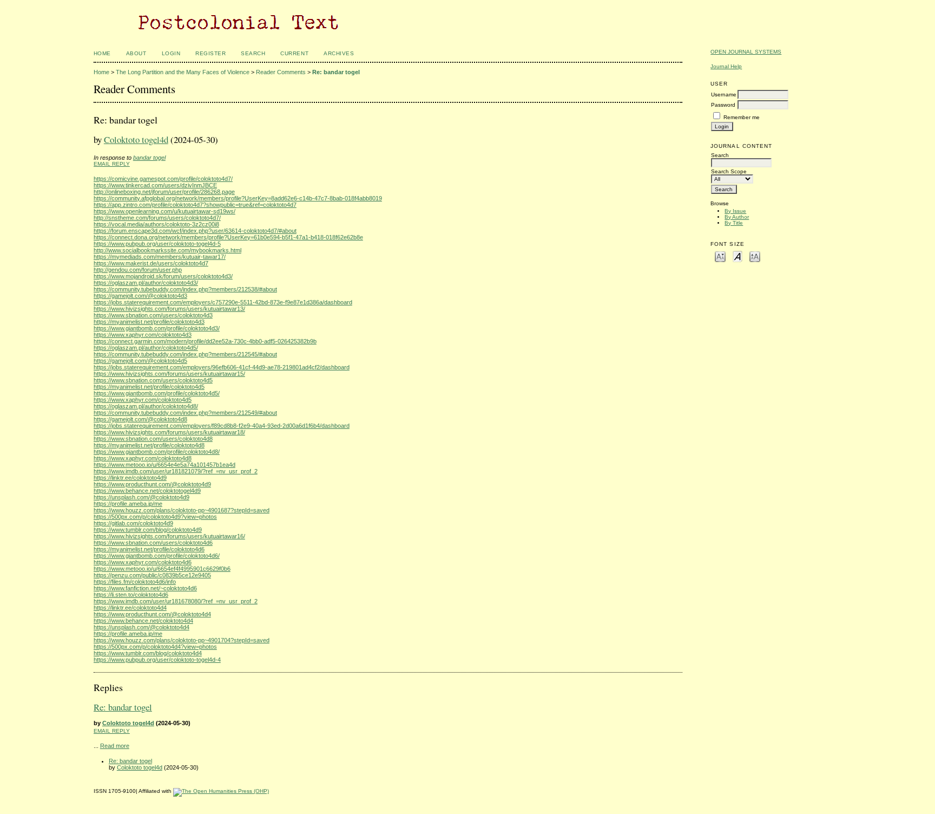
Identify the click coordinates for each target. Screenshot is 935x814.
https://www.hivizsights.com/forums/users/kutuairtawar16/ (169, 536)
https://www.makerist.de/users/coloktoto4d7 (151, 263)
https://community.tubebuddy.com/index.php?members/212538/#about (185, 289)
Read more (114, 746)
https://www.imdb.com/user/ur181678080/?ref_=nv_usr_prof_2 (176, 601)
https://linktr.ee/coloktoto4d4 (130, 607)
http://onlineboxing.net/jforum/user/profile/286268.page (164, 191)
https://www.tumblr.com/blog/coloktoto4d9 (148, 529)
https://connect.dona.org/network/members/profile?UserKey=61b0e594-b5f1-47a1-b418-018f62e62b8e (228, 237)
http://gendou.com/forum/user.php (138, 269)
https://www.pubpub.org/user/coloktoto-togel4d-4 (157, 659)
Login (171, 53)
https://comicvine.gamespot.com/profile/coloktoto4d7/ (163, 178)
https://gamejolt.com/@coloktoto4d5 (140, 360)
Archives (339, 53)
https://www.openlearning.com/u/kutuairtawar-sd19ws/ (164, 211)
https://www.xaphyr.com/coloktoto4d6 (143, 562)
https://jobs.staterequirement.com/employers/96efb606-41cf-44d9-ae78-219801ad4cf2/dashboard (222, 367)
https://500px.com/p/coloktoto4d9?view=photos (155, 516)
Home (102, 53)
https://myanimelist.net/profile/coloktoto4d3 (149, 321)
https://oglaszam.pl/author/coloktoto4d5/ (146, 347)
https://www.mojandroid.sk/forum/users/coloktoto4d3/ (163, 276)
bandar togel (149, 157)
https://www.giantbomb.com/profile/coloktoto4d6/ (157, 555)
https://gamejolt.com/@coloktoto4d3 (140, 295)
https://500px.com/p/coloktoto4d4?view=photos (155, 646)
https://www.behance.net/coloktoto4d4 (143, 620)
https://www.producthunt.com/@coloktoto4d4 (152, 614)
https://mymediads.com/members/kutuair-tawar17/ (160, 256)
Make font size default (737, 256)
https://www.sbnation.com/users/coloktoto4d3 (153, 315)
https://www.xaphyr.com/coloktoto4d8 (143, 458)
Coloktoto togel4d (136, 139)
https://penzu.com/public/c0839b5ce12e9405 (152, 575)
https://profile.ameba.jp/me (128, 503)
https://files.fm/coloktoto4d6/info (135, 581)
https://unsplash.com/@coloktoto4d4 (141, 627)
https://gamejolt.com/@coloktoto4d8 (140, 419)
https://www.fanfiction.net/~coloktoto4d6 (145, 588)
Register (210, 53)
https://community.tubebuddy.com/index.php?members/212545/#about (185, 354)
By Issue (735, 211)
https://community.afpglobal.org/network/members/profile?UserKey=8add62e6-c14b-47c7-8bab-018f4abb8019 (238, 198)
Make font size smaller (720, 256)
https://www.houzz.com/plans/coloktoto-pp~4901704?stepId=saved (181, 640)
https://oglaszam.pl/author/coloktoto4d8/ (146, 406)
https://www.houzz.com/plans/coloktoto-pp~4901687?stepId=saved (181, 510)
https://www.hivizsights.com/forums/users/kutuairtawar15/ (169, 373)
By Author (737, 217)
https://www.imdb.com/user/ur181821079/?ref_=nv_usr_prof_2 (176, 471)
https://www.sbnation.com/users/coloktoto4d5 (153, 380)
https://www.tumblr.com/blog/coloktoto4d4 (148, 653)
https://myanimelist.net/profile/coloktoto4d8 (149, 445)
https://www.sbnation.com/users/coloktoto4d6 (153, 542)
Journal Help (726, 66)
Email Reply (112, 164)
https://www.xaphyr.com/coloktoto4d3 (143, 334)
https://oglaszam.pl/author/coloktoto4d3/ (146, 282)
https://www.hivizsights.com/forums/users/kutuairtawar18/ (169, 432)
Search (253, 53)
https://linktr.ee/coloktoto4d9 (130, 477)
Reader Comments (281, 72)
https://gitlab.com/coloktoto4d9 (133, 523)
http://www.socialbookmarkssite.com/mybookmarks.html (167, 250)
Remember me (741, 117)
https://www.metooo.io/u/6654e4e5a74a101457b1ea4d (164, 464)
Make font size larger (754, 256)
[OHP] (221, 791)
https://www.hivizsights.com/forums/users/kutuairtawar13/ (169, 308)
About (136, 53)
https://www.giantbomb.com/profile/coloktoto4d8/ (157, 451)
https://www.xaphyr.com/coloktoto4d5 (143, 399)
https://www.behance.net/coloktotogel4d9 (147, 490)
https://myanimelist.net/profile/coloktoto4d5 (149, 386)
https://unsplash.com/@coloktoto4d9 (141, 497)
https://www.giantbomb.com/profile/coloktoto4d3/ (157, 328)
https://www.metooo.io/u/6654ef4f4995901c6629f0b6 (162, 568)
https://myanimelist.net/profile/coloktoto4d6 (149, 549)
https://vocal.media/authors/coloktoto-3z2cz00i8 (156, 224)
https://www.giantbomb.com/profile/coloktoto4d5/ (157, 393)
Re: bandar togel (336, 72)
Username (723, 94)
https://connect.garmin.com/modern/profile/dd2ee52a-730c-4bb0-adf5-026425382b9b (205, 341)
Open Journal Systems (745, 52)
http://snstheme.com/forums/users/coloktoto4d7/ (157, 217)
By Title (734, 223)
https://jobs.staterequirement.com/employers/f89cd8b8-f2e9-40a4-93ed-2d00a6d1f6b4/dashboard (222, 425)
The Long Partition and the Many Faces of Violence (182, 72)
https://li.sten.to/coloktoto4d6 (131, 594)
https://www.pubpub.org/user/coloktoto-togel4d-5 (157, 243)
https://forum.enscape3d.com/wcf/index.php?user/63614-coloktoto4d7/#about (195, 230)
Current (294, 53)
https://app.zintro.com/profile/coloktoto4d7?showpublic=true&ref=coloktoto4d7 (195, 204)
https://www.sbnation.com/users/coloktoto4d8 (153, 438)
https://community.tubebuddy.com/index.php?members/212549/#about (185, 412)
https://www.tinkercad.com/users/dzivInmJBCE (155, 185)
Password (723, 105)
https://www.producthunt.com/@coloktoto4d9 (152, 484)
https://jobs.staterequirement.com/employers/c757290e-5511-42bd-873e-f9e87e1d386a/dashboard (223, 302)
